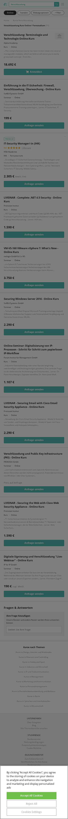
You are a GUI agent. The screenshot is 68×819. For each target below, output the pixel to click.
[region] (34, 792)
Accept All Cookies (31, 795)
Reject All (31, 803)
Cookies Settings (31, 812)
